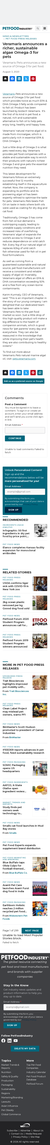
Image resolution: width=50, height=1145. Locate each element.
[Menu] (44, 28)
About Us (38, 1130)
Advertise (25, 1130)
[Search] (37, 28)
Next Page (32, 930)
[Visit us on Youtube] (16, 1041)
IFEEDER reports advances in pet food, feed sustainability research (23, 751)
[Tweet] (26, 78)
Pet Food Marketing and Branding (14, 858)
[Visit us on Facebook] (3, 1041)
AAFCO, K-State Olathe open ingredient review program (14, 788)
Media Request (34, 1133)
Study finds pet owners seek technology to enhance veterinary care (15, 810)
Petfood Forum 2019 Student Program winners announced (15, 643)
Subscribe (12, 1130)
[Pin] (33, 78)
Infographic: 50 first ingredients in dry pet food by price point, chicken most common (16, 533)
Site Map (35, 1137)
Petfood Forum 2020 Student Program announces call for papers (16, 622)
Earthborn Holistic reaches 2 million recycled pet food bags (14, 908)
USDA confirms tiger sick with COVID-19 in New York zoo (16, 586)
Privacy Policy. (30, 504)
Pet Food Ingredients (15, 782)
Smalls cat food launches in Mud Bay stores (23, 827)
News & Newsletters (16, 36)
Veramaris (9, 94)
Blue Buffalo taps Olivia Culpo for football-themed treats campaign (14, 865)
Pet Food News (11, 544)
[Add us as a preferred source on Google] (40, 372)
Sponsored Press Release (13, 677)
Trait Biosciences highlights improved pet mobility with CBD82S (15, 684)
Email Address (14, 425)
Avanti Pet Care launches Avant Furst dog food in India (16, 888)
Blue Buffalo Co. (18, 873)
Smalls (13, 833)
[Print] (5, 78)
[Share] (12, 78)
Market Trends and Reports (14, 803)
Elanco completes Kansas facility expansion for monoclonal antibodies (23, 550)
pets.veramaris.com (24, 358)
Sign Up (13, 510)
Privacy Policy (20, 1137)
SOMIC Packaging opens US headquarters (14, 768)
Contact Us (17, 1133)
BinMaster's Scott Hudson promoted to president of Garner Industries (23, 730)
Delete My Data (25, 1048)
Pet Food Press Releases (21, 38)
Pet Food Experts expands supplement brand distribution (22, 847)
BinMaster (15, 737)
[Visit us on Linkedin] (9, 1041)
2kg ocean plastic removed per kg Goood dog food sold (16, 605)
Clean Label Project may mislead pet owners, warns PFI (15, 711)
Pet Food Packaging (14, 762)
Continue (15, 438)
